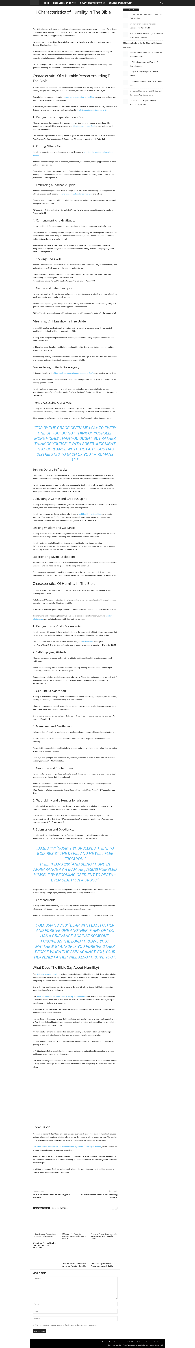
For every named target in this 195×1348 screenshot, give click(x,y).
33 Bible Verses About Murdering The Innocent (51, 1196)
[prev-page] (113, 1208)
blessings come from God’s (84, 126)
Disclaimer (140, 1342)
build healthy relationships (90, 514)
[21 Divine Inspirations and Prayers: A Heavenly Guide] (104, 1252)
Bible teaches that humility (47, 974)
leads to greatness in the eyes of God (93, 110)
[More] (87, 20)
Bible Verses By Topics (64, 3)
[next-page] (116, 1208)
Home (46, 3)
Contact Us (130, 1342)
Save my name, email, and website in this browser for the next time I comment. (66, 1325)
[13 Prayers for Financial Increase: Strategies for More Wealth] (75, 1222)
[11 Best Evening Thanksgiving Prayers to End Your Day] (46, 1222)
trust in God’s (87, 642)
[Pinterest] (63, 20)
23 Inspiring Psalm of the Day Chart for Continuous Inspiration (45, 1245)
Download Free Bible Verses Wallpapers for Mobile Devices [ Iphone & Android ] (135, 1345)
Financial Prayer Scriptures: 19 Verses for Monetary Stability (74, 1264)
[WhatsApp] (69, 20)
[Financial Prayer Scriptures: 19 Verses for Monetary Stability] (75, 1252)
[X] (57, 20)
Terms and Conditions (153, 1342)
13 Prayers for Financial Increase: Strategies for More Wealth (74, 1236)
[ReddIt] (75, 20)
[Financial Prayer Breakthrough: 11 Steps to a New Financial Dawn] (104, 1222)
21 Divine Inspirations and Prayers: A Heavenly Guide (102, 1264)
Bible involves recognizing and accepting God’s (74, 373)
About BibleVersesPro (116, 1342)
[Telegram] (81, 20)
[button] (161, 3)
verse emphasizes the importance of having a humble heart (62, 996)
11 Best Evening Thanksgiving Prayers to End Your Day (44, 1235)
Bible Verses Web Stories (92, 3)
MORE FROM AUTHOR (59, 1208)
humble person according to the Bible (78, 97)
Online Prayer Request (120, 3)
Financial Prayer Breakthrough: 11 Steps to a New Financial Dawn (104, 1236)
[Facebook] (51, 20)
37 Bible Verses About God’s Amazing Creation (99, 1196)
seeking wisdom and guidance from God (75, 194)
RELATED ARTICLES (41, 1208)
